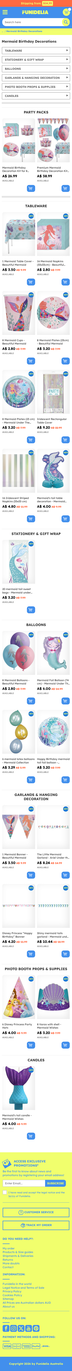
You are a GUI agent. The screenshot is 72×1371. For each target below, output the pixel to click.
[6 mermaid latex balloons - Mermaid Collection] (18, 732)
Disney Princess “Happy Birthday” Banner (17, 935)
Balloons (13, 68)
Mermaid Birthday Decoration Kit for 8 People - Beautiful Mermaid (14, 169)
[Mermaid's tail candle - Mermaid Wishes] (18, 1088)
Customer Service (38, 1212)
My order (9, 1248)
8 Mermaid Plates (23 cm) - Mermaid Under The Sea (18, 420)
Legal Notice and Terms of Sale (23, 1287)
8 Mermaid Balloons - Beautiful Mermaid (15, 682)
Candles (11, 96)
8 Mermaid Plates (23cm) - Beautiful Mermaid (53, 342)
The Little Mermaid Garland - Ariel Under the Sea (53, 856)
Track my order (38, 1225)
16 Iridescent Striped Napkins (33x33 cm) (15, 499)
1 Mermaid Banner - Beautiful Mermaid (15, 856)
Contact (8, 1267)
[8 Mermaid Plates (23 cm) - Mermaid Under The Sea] (18, 392)
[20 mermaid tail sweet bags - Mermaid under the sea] (18, 562)
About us (9, 1306)
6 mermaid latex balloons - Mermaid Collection (18, 760)
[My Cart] (66, 12)
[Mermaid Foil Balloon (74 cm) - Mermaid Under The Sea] (53, 653)
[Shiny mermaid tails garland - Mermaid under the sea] (53, 906)
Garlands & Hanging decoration (32, 78)
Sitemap (8, 1299)
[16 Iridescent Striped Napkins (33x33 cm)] (18, 471)
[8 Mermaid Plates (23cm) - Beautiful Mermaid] (53, 313)
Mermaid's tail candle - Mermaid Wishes (17, 1117)
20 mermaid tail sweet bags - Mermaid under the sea (16, 590)
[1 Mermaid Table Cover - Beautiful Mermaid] (18, 234)
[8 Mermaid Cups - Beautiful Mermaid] (18, 313)
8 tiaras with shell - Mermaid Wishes (49, 1026)
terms (11, 1196)
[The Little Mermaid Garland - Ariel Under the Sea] (53, 827)
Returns (8, 1259)
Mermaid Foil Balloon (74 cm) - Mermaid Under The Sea (53, 682)
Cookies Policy (12, 1295)
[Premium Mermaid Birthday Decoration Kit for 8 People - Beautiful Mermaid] (53, 140)
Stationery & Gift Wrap (24, 59)
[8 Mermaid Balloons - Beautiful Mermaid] (18, 653)
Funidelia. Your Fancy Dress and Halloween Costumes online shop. (35, 12)
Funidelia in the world (17, 1284)
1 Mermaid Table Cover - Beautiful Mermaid (18, 263)
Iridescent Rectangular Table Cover (52, 420)
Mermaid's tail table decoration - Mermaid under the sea (51, 499)
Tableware (13, 50)
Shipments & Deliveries (18, 1256)
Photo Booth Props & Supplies (30, 87)
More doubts (11, 1263)
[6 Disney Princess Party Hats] (18, 997)
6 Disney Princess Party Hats (17, 1026)
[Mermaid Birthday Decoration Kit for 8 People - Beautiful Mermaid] (18, 140)
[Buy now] (31, 188)
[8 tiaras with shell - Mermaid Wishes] (53, 997)
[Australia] (6, 1329)
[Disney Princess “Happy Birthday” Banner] (18, 906)
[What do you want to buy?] (5, 12)
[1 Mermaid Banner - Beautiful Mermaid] (18, 827)
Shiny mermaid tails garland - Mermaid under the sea (53, 935)
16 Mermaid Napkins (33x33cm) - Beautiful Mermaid (50, 263)
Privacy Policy (12, 1291)
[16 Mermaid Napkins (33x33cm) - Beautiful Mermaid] (53, 234)
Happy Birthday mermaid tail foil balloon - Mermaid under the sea (53, 760)
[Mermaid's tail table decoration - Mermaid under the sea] (53, 471)
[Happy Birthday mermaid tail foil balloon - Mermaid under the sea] (53, 732)
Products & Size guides (18, 1252)
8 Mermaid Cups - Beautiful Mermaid (14, 342)
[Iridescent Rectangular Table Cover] (53, 392)
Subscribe (55, 1183)
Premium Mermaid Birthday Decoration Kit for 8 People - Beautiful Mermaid (52, 169)
